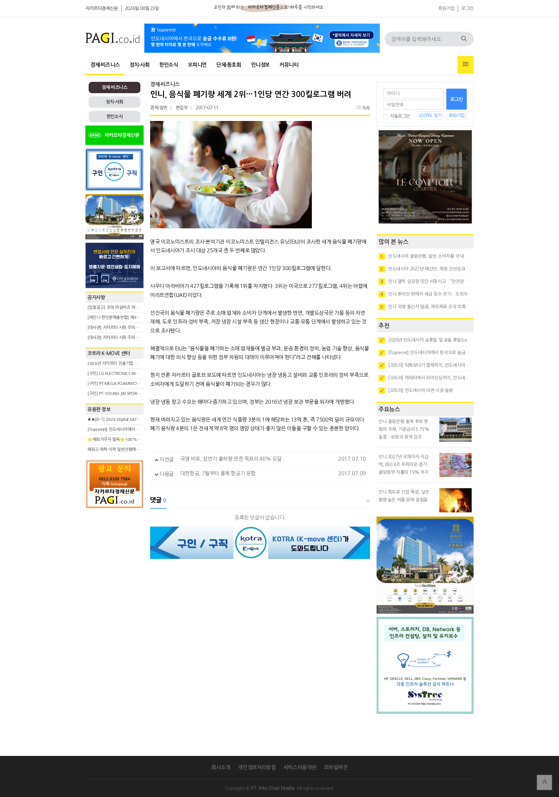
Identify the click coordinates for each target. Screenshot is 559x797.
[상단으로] (544, 782)
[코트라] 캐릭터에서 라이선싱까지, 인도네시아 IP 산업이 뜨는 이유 (426, 378)
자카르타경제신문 (101, 8)
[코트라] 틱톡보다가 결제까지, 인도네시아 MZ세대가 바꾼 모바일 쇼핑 (426, 365)
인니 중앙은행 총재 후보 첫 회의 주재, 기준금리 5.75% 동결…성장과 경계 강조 (403, 429)
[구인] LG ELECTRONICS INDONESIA (119, 373)
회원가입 (446, 8)
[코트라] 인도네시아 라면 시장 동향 (416, 390)
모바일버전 (336, 767)
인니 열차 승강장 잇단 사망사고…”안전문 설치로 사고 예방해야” (426, 281)
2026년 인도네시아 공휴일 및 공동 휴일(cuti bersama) (426, 340)
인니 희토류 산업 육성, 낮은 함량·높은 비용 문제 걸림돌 (403, 496)
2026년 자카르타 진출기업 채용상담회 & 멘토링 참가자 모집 (139, 363)
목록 (365, 108)
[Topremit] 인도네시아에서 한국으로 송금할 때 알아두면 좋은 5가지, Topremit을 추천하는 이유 (426, 352)
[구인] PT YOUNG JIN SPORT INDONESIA (124, 393)
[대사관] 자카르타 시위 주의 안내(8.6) (119, 327)
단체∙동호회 (228, 64)
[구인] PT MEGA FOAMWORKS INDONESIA (126, 383)
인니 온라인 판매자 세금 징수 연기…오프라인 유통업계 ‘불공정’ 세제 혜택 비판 (426, 294)
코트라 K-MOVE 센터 (108, 353)
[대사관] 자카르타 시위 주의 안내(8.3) (119, 337)
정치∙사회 (139, 64)
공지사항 (96, 297)
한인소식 (168, 64)
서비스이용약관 (299, 767)
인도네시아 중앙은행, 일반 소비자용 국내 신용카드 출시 (426, 256)
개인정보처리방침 (257, 767)
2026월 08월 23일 (142, 8)
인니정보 (260, 64)
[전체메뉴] (465, 65)
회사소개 (220, 767)
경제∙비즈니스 (105, 64)
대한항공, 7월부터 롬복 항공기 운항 (218, 473)
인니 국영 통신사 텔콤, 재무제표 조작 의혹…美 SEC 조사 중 (426, 306)
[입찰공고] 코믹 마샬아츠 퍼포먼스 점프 (121, 307)
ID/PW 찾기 (431, 115)
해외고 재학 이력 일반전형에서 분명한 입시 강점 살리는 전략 (139, 449)
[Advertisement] (114, 569)
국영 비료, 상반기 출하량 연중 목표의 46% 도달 (231, 458)
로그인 (467, 8)
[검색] (464, 39)
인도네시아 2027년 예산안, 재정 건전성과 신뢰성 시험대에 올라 (426, 269)
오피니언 (197, 64)
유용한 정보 (99, 409)
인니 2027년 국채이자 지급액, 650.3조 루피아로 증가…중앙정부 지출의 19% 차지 (404, 464)
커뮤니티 (289, 64)
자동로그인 (400, 116)
